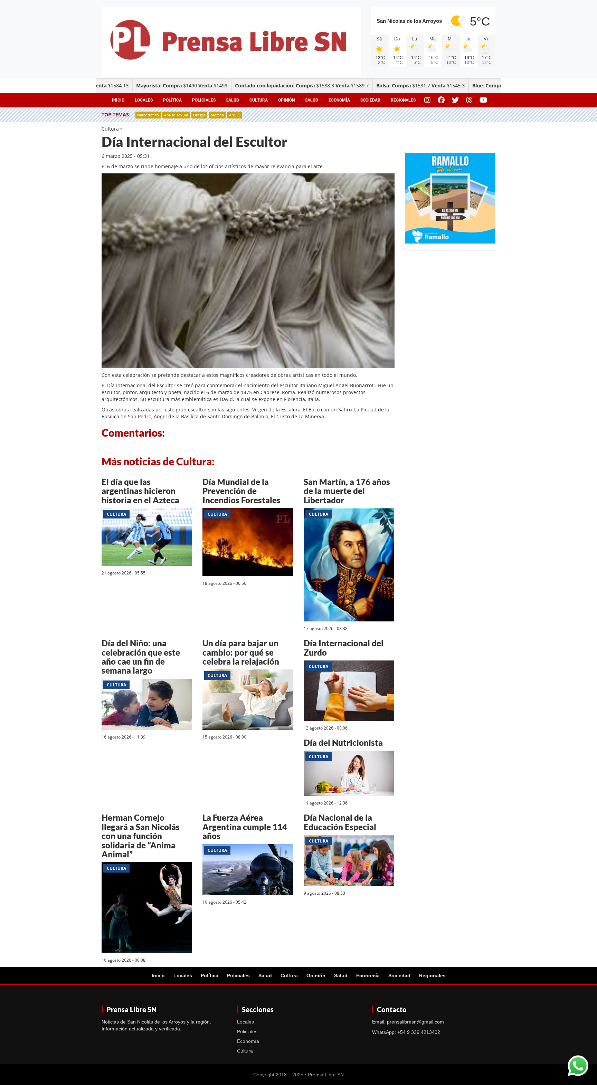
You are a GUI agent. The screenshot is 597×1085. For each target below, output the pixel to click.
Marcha (217, 114)
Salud (232, 100)
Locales (144, 100)
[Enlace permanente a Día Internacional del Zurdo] (349, 691)
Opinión (286, 100)
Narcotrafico (148, 114)
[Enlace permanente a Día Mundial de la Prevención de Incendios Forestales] (247, 543)
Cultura (258, 100)
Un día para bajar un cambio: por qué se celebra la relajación (240, 652)
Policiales (204, 100)
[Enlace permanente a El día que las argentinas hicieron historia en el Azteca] (147, 538)
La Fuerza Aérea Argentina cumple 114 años (244, 826)
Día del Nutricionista (343, 742)
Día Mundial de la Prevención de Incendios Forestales (241, 491)
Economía (339, 100)
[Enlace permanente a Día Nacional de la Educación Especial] (349, 861)
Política (172, 100)
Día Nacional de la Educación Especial (340, 821)
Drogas (199, 114)
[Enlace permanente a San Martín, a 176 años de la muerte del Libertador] (349, 566)
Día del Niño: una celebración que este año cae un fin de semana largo (141, 656)
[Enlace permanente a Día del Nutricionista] (349, 774)
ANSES (234, 114)
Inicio (118, 100)
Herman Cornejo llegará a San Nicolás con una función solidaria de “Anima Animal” (141, 835)
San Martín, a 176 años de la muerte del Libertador (347, 491)
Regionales (403, 100)
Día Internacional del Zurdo (343, 647)
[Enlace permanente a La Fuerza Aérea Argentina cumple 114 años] (247, 870)
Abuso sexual (176, 114)
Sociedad (370, 100)
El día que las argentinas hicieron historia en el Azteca (140, 491)
